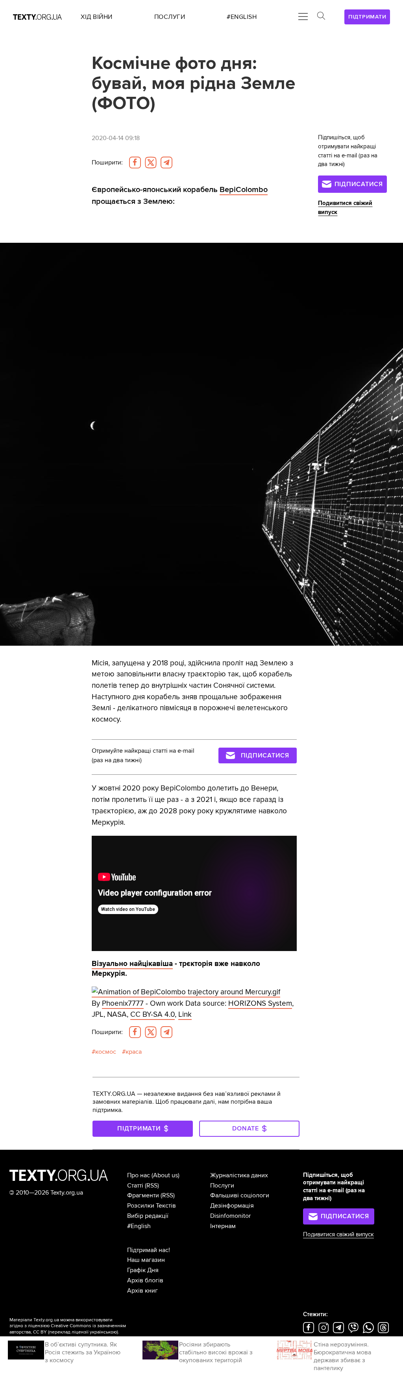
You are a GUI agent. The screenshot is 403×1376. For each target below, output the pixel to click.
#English (139, 1226)
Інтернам (223, 1226)
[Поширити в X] (151, 162)
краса (134, 1052)
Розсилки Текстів (151, 1206)
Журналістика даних (239, 1175)
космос (105, 1052)
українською (103, 1332)
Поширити (107, 162)
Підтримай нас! (148, 1250)
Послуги (222, 1185)
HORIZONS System (260, 1003)
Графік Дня (143, 1270)
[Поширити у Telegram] (166, 162)
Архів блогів (145, 1280)
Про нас (138, 1175)
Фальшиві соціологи (239, 1195)
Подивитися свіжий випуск (338, 1234)
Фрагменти (143, 1195)
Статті (135, 1185)
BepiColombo (244, 189)
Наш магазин (146, 1260)
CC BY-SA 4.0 (152, 1014)
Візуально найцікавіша (132, 963)
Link (185, 1014)
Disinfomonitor (230, 1216)
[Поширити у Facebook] (135, 162)
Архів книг (142, 1291)
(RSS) (152, 1185)
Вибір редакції (147, 1216)
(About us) (165, 1175)
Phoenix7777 (123, 1003)
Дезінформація (232, 1206)
